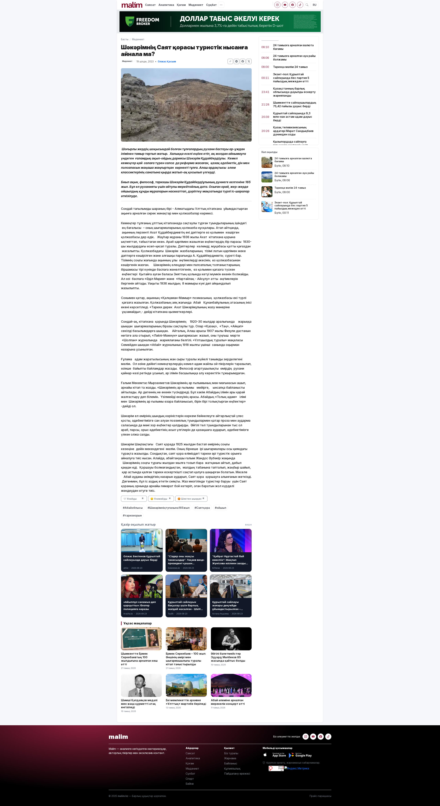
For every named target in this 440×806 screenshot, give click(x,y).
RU (314, 5)
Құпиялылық (232, 768)
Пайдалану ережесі (237, 773)
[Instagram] (277, 5)
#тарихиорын (132, 515)
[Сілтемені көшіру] (230, 61)
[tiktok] (300, 5)
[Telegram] (236, 61)
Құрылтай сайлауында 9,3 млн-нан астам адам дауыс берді (292, 117)
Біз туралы (231, 753)
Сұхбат (190, 773)
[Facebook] (292, 5)
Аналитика (166, 5)
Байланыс (230, 763)
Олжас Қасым (167, 61)
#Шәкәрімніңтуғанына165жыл (169, 507)
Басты (124, 39)
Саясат (150, 5)
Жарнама (230, 758)
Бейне (190, 783)
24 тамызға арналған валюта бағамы (293, 46)
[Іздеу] (307, 5)
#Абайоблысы (133, 507)
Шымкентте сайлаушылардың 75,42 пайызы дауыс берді (294, 104)
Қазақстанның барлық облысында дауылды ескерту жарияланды (294, 92)
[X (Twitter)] (249, 61)
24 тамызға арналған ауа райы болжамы (294, 57)
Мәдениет (196, 5)
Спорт (190, 778)
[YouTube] (285, 5)
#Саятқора (202, 507)
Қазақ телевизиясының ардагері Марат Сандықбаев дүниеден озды (293, 131)
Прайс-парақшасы (320, 795)
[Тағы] (221, 5)
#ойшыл (220, 507)
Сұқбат (211, 5)
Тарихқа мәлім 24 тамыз (290, 67)
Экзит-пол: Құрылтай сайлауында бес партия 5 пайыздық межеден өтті (291, 78)
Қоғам (181, 5)
